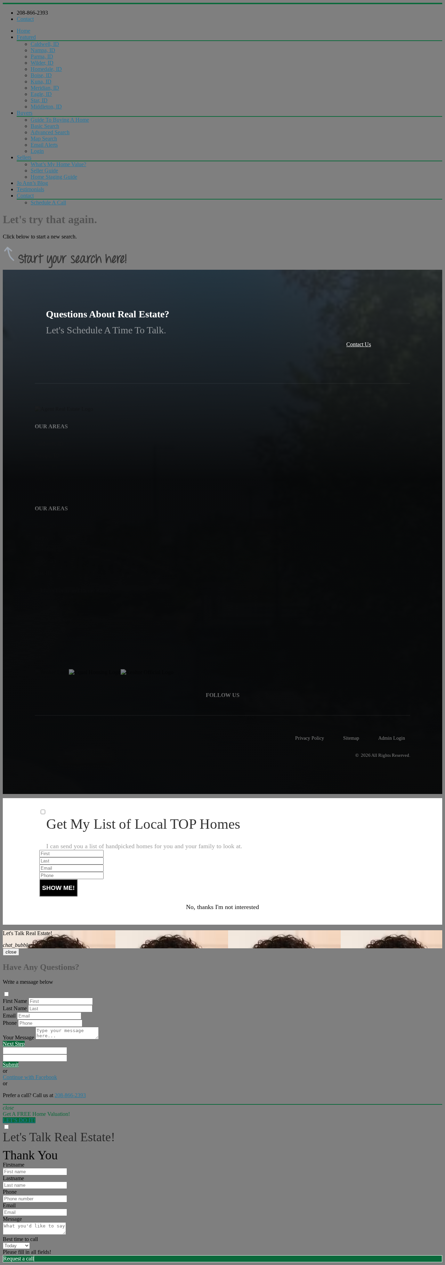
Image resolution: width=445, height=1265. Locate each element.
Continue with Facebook (30, 1077)
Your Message (18, 1037)
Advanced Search (50, 132)
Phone (10, 1023)
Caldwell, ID (45, 44)
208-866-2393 (32, 13)
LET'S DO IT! (19, 1120)
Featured (26, 37)
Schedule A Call (48, 202)
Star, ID (39, 100)
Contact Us (358, 344)
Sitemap (351, 738)
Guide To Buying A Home (60, 120)
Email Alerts (44, 145)
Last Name (15, 1008)
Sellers (24, 157)
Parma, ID (42, 56)
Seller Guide (44, 170)
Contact (25, 19)
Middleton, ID (46, 107)
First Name (15, 1001)
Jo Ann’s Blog (32, 183)
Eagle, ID (41, 94)
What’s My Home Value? (58, 164)
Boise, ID (41, 75)
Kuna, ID (41, 81)
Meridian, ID (45, 88)
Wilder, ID (42, 63)
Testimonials (30, 189)
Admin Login (391, 738)
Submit (10, 1065)
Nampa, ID (43, 50)
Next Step (14, 1044)
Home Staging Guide (54, 177)
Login (37, 151)
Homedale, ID (46, 69)
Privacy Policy (309, 738)
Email (9, 1016)
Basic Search (45, 126)
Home (23, 31)
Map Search (44, 138)
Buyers (24, 113)
